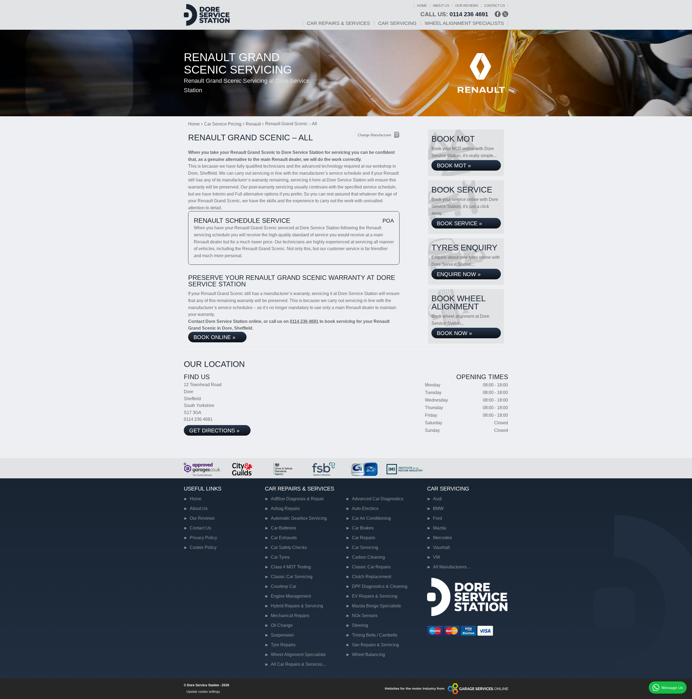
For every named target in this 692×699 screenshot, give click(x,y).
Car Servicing (397, 23)
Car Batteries (283, 528)
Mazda (439, 528)
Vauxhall (441, 547)
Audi (437, 499)
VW (436, 557)
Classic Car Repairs (371, 567)
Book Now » (454, 333)
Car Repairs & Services (338, 23)
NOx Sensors (365, 616)
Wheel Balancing (368, 654)
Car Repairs (363, 538)
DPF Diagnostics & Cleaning (379, 586)
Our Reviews (466, 6)
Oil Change (282, 625)
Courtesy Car (283, 586)
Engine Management (291, 596)
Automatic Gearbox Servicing (299, 518)
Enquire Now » (459, 274)
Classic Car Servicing (291, 577)
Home (422, 6)
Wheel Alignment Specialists (464, 23)
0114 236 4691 (454, 14)
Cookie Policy (203, 547)
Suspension (282, 635)
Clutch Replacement (371, 577)
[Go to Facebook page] (498, 14)
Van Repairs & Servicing (375, 645)
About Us (441, 6)
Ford (437, 518)
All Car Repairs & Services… (299, 664)
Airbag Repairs (285, 508)
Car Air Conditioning (371, 518)
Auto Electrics (365, 508)
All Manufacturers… (452, 567)
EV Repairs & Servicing (374, 596)
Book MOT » (454, 165)
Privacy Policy (203, 538)
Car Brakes (363, 528)
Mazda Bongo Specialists (376, 606)
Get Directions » (214, 430)
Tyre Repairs (283, 645)
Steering (360, 625)
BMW (438, 508)
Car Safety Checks (289, 547)
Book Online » (214, 337)
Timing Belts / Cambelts (374, 635)
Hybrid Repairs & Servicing (297, 606)
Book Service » (459, 223)
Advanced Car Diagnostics (377, 499)
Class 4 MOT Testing (291, 567)
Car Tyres (280, 557)
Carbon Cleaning (368, 557)
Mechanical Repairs (290, 616)
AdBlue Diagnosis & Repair (297, 499)
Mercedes (442, 538)
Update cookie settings (203, 692)
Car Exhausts (284, 538)
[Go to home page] (207, 15)
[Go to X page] (505, 14)
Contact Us (494, 6)
